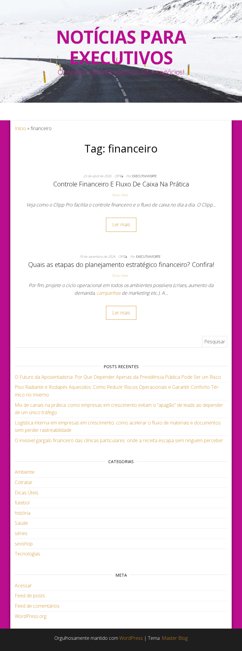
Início (20, 128)
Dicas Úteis (120, 195)
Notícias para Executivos (121, 47)
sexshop (24, 543)
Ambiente (25, 472)
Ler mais (121, 224)
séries (21, 533)
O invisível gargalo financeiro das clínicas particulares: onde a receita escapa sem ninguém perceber (119, 440)
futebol (22, 502)
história (22, 513)
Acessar (23, 585)
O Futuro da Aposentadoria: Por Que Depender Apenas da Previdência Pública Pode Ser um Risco (118, 377)
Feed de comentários (37, 606)
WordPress (131, 638)
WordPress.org (30, 616)
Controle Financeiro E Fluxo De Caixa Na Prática (121, 183)
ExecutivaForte (144, 176)
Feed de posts (30, 595)
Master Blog (175, 638)
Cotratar (23, 482)
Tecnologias (27, 553)
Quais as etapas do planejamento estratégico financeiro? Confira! (121, 264)
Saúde (21, 523)
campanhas (108, 293)
